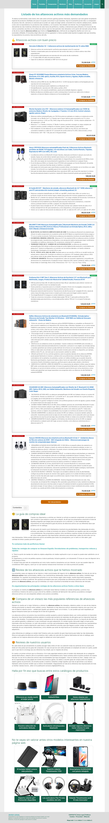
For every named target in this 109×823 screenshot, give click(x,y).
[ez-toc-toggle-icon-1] (25, 507)
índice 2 (89, 820)
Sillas (70, 4)
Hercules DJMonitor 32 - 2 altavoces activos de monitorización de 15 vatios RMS (59, 46)
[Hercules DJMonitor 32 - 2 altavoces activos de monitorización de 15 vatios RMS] (20, 53)
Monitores (62, 4)
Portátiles (42, 4)
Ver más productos (54, 502)
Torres (34, 4)
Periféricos (78, 4)
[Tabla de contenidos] (25, 508)
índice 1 (80, 820)
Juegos (96, 4)
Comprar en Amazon (86, 66)
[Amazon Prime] (93, 62)
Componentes (52, 4)
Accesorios (87, 4)
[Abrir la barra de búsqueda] (102, 4)
